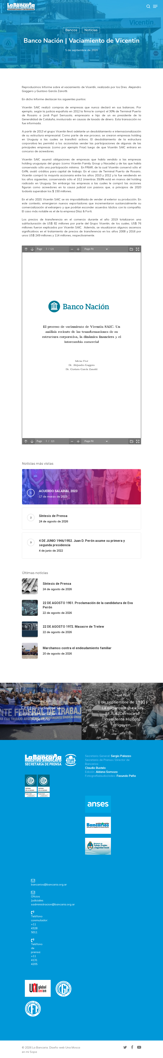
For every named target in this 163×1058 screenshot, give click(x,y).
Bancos (71, 30)
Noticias (91, 30)
